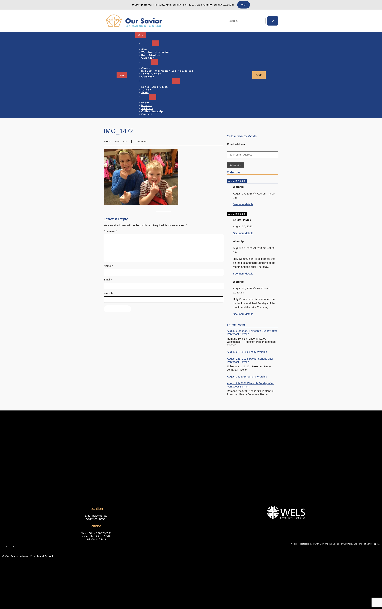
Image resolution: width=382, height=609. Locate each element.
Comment (110, 231)
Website (108, 293)
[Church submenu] (155, 43)
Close (140, 35)
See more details (243, 204)
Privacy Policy (346, 544)
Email (108, 279)
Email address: (236, 144)
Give (259, 75)
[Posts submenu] (152, 97)
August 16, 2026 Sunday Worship (247, 376)
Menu (122, 75)
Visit (243, 4)
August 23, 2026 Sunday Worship (247, 351)
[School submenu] (154, 62)
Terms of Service (365, 544)
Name (108, 265)
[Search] (272, 21)
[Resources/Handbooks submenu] (176, 81)
